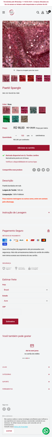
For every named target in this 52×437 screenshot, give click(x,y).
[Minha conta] (42, 12)
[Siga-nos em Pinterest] (8, 409)
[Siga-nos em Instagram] (4, 409)
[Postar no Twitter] (43, 169)
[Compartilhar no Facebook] (34, 169)
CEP (4, 307)
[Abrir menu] (3, 12)
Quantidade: (7, 137)
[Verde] (6, 119)
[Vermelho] (15, 110)
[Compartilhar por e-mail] (48, 169)
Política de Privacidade (21, 427)
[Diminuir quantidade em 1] (16, 135)
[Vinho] (42, 110)
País (4, 285)
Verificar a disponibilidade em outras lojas (21, 162)
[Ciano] (15, 119)
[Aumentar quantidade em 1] (31, 135)
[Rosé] (24, 119)
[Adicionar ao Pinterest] (38, 169)
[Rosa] (6, 110)
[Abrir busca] (38, 12)
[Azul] (33, 110)
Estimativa (10, 321)
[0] (47, 12)
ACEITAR (9, 431)
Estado (5, 296)
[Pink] (24, 110)
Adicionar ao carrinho (26, 148)
